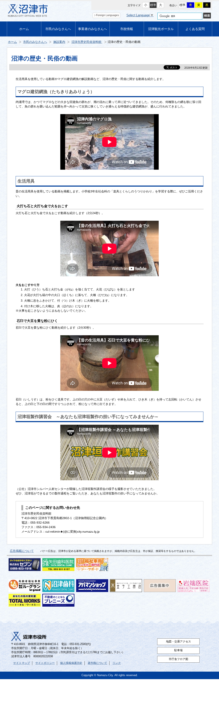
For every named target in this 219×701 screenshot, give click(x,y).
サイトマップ (21, 663)
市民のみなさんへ (58, 29)
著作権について (97, 663)
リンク (116, 663)
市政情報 (126, 29)
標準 (153, 5)
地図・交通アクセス (178, 641)
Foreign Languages (107, 15)
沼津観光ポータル (161, 29)
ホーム (24, 29)
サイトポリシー (45, 663)
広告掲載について (22, 551)
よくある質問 (195, 29)
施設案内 (59, 42)
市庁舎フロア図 (178, 659)
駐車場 (178, 650)
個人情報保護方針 (71, 663)
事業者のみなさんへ (92, 29)
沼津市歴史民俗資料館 (86, 42)
